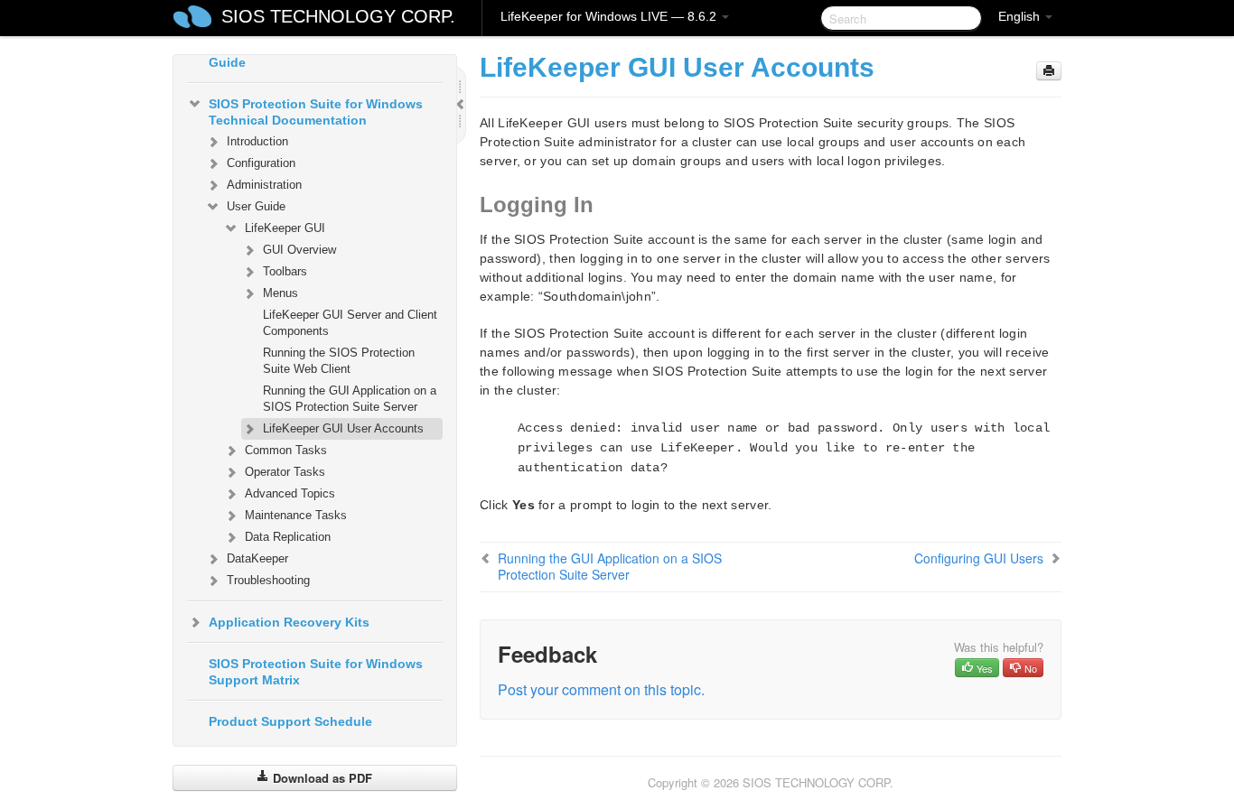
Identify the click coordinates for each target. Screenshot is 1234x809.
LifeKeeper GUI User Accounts (343, 428)
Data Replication (288, 537)
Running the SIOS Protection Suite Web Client (339, 361)
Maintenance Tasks (296, 515)
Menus (280, 293)
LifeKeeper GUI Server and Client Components (350, 323)
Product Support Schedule (290, 721)
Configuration (261, 163)
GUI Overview (299, 249)
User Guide (256, 206)
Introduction (257, 141)
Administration (264, 184)
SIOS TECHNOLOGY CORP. (338, 16)
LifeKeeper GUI (285, 228)
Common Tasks (286, 450)
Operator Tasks (285, 472)
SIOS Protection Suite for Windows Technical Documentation (316, 112)
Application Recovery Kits (289, 622)
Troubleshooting (268, 580)
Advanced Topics (290, 493)
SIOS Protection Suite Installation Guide (312, 54)
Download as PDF (320, 777)
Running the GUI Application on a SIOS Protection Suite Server (349, 399)
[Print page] (1048, 70)
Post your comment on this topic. (601, 689)
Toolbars (285, 271)
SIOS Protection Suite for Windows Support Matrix (316, 671)
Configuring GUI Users (978, 558)
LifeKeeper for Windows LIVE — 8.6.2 (610, 16)
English (1020, 16)
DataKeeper (257, 558)
